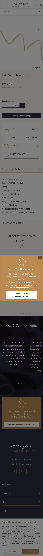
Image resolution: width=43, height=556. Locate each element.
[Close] (40, 258)
